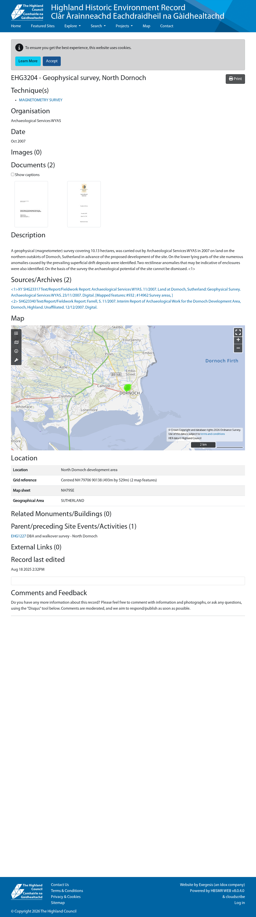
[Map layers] (16, 333)
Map (146, 26)
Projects (123, 26)
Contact (166, 26)
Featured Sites (42, 26)
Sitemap (58, 903)
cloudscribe (235, 897)
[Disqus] (128, 682)
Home (16, 26)
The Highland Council (58, 911)
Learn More (28, 61)
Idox (223, 885)
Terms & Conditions (67, 891)
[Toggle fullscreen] (238, 332)
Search (97, 26)
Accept (52, 61)
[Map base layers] (16, 342)
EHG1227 (18, 536)
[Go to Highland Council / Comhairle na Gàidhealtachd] (27, 10)
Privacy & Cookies (65, 897)
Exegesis (206, 885)
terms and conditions (212, 434)
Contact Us (60, 885)
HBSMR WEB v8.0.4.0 (228, 891)
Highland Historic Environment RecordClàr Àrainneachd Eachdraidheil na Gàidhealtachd (137, 12)
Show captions (27, 175)
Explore (71, 26)
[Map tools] (16, 360)
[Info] (16, 351)
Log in (239, 903)
